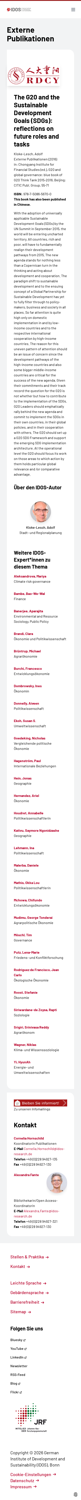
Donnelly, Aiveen (26, 703)
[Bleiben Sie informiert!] (40, 1102)
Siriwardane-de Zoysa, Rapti (35, 1010)
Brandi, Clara (23, 633)
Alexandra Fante (26, 1175)
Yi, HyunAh (22, 1062)
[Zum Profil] (56, 1182)
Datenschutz (22, 1480)
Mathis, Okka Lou (27, 882)
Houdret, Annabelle (28, 813)
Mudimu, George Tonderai (33, 917)
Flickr (14, 1392)
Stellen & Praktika (27, 1256)
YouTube (17, 1348)
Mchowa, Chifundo (28, 900)
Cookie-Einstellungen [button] (30, 1474)
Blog (14, 1383)
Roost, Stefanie (26, 992)
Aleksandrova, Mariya (30, 576)
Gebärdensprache (27, 1292)
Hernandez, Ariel (26, 795)
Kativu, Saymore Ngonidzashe (36, 830)
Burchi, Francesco (28, 668)
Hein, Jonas (23, 778)
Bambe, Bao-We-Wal (29, 593)
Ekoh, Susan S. (25, 721)
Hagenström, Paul (27, 761)
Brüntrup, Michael (27, 651)
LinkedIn (17, 1357)
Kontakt (18, 1266)
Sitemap (18, 1311)
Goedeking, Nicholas (29, 738)
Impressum (21, 1486)
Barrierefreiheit (25, 1302)
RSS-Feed (17, 1374)
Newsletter (18, 1366)
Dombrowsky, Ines (28, 686)
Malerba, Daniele (26, 865)
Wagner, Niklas (25, 1044)
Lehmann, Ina (24, 848)
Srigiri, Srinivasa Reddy (31, 1027)
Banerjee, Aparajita (28, 611)
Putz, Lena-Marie (27, 952)
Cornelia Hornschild (29, 1138)
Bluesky (16, 1340)
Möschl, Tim (23, 935)
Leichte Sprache (26, 1282)
